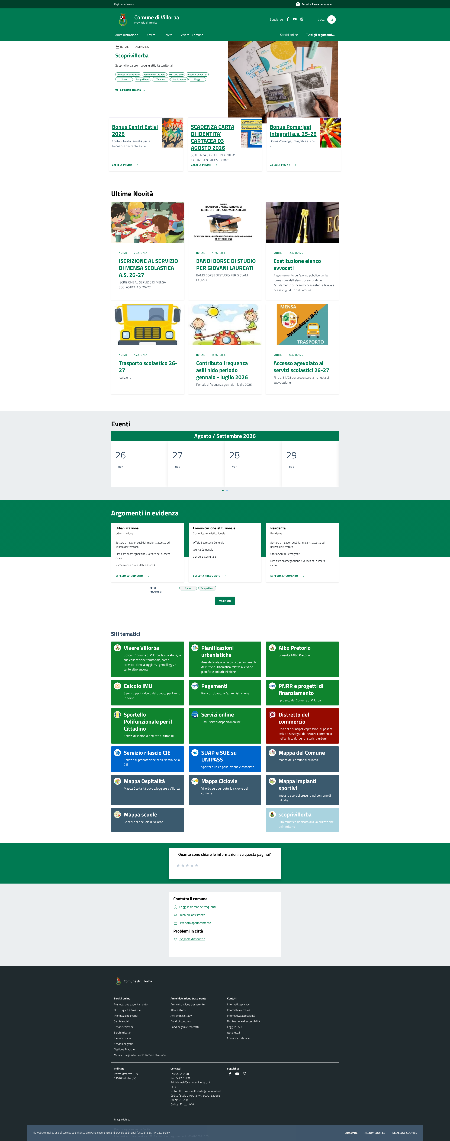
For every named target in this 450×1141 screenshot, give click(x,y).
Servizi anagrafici (123, 1044)
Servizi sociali (121, 1021)
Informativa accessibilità (241, 1016)
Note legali (233, 1032)
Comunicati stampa (238, 1038)
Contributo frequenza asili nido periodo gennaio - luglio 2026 (222, 370)
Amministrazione (126, 34)
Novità (150, 34)
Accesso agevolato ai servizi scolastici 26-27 (301, 366)
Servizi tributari (122, 1032)
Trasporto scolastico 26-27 (148, 366)
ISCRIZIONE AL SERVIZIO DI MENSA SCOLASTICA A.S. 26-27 (148, 268)
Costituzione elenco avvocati (297, 264)
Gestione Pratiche (124, 1049)
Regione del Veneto (124, 4)
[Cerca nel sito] (331, 19)
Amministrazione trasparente (188, 1004)
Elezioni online (122, 1038)
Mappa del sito (122, 1119)
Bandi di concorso (181, 1021)
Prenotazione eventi (125, 1016)
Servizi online (289, 34)
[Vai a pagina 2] (227, 490)
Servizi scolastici (123, 1027)
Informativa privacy (238, 1004)
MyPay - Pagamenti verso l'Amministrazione (140, 1055)
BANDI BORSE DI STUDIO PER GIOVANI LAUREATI (226, 264)
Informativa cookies (238, 1010)
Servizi (168, 34)
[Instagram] (300, 19)
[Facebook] (286, 19)
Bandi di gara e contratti (185, 1027)
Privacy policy (162, 1132)
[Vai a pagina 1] (223, 490)
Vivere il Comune (192, 34)
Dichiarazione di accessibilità (243, 1021)
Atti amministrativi (181, 1016)
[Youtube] (293, 19)
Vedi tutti (225, 601)
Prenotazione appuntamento (130, 1004)
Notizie (123, 253)
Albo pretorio (178, 1010)
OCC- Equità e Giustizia (127, 1010)
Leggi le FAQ (234, 1027)
